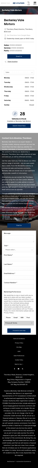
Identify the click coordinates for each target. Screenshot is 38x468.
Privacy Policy (19, 343)
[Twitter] (22, 368)
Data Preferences (19, 355)
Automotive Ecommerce (23, 461)
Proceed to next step (19, 330)
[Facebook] (14, 368)
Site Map (19, 347)
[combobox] (19, 72)
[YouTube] (18, 368)
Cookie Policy (19, 360)
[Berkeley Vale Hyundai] (5, 3)
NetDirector (11, 461)
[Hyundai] (18, 3)
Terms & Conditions (19, 338)
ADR (19, 351)
